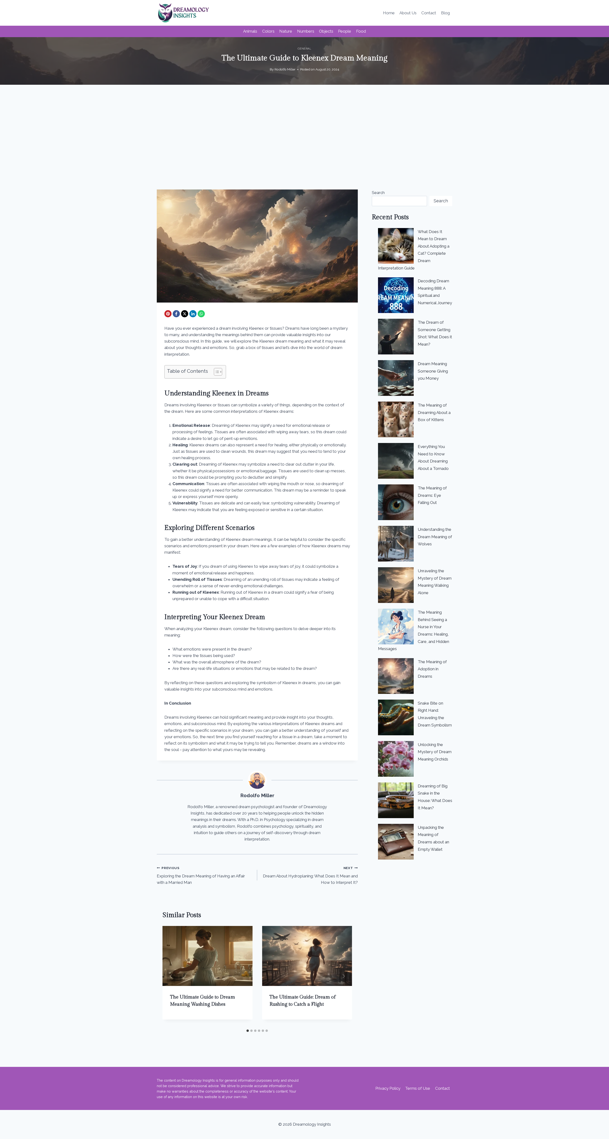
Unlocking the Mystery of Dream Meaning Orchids (435, 751)
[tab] (247, 1031)
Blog (445, 12)
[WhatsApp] (201, 313)
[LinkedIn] (192, 313)
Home (389, 12)
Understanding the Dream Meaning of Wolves (435, 536)
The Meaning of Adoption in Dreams (432, 669)
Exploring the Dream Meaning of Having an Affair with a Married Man (201, 875)
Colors (268, 31)
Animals (250, 31)
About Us (408, 12)
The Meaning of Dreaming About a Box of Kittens (434, 412)
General (304, 48)
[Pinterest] (168, 313)
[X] (184, 313)
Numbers (305, 31)
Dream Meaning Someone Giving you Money (433, 371)
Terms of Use (417, 1088)
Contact (428, 12)
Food (361, 31)
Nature (285, 31)
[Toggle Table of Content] (215, 372)
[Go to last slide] (171, 976)
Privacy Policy (387, 1088)
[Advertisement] (304, 137)
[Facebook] (176, 313)
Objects (326, 31)
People (344, 31)
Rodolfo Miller (285, 69)
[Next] (343, 976)
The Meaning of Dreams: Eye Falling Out (432, 495)
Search (378, 192)
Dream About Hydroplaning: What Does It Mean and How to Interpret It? (310, 875)
